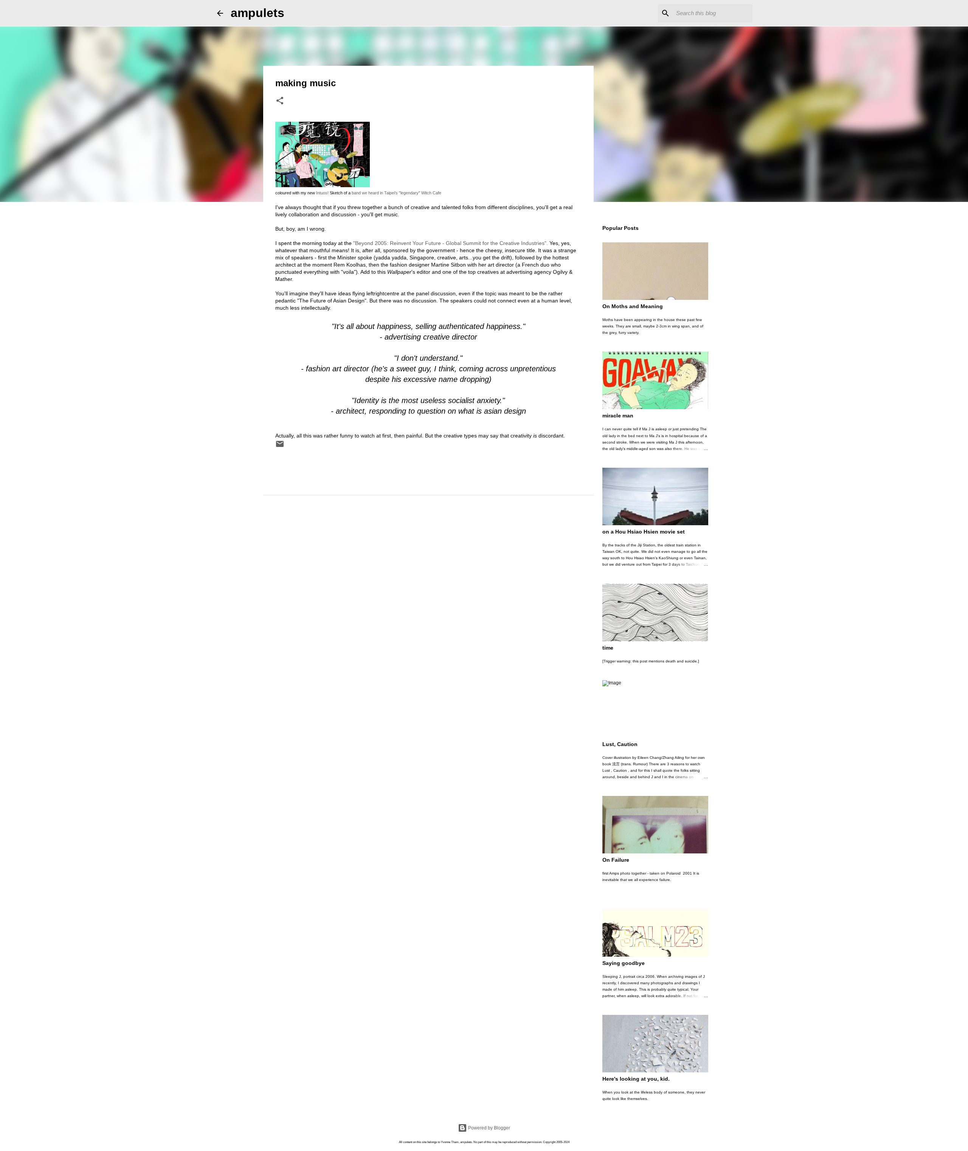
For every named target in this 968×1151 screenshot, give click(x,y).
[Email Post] (279, 447)
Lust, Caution (620, 744)
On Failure (615, 860)
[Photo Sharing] (322, 185)
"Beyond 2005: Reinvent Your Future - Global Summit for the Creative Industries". (450, 243)
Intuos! (322, 193)
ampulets (257, 13)
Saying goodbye (623, 963)
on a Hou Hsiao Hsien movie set (643, 532)
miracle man (617, 416)
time (607, 648)
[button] (279, 101)
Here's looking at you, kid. (636, 1079)
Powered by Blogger (488, 1128)
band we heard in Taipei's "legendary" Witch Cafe (396, 193)
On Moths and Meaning (632, 306)
